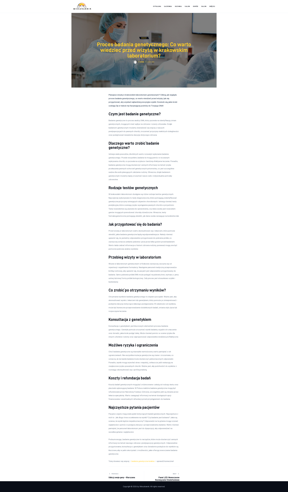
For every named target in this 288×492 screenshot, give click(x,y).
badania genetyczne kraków (143, 461)
